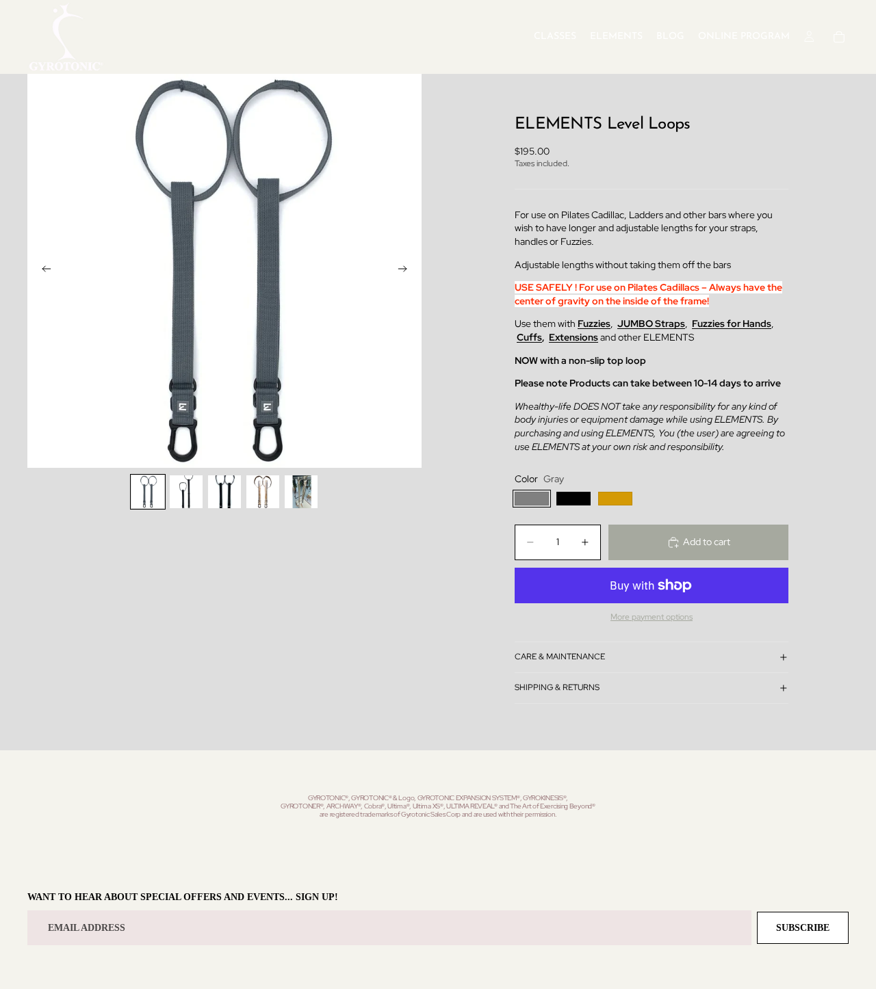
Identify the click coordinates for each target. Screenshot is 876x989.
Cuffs (529, 337)
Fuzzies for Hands (731, 323)
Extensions (573, 337)
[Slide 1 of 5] (147, 491)
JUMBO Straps (651, 323)
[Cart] (839, 37)
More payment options (651, 616)
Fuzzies (594, 323)
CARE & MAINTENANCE (560, 656)
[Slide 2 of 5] (186, 491)
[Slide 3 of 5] (224, 491)
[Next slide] (406, 271)
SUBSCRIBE (802, 928)
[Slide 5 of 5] (301, 491)
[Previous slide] (42, 271)
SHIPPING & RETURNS (557, 687)
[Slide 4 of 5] (262, 491)
